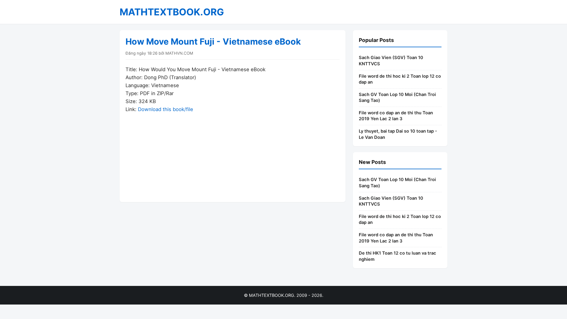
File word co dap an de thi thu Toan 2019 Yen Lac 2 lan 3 (396, 116)
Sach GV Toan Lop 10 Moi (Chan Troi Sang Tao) (397, 97)
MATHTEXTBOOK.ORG (172, 12)
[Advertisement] (233, 154)
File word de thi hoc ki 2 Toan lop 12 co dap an (400, 79)
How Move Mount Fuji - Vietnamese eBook (213, 41)
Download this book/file (165, 109)
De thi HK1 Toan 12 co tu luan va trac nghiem (397, 256)
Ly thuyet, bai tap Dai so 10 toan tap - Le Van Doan (398, 134)
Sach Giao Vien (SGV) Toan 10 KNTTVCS (391, 60)
